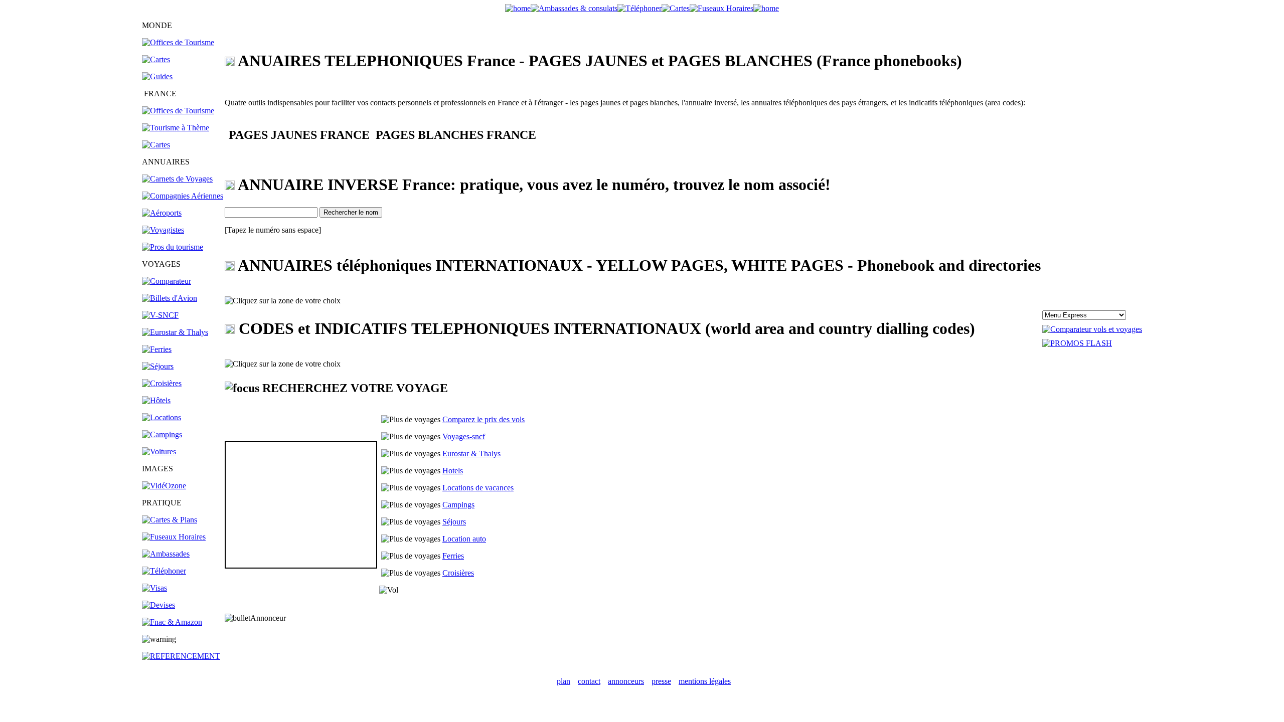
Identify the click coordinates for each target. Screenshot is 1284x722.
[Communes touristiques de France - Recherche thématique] (175, 127)
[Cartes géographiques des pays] (156, 59)
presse (661, 681)
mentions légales (705, 681)
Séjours (454, 521)
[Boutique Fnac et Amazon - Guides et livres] (172, 622)
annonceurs (626, 681)
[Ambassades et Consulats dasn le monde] (574, 8)
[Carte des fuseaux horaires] (721, 8)
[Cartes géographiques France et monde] (169, 519)
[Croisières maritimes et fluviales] (162, 383)
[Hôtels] (156, 400)
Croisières (458, 573)
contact (589, 681)
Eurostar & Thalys (471, 453)
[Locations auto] (159, 451)
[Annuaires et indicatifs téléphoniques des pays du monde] (164, 571)
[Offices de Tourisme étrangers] (178, 42)
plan (563, 681)
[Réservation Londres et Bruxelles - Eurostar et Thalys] (175, 332)
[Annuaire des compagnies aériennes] (182, 196)
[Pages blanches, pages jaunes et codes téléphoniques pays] (639, 8)
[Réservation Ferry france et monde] (157, 349)
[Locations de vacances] (161, 417)
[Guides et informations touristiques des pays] (157, 76)
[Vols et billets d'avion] (169, 298)
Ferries (453, 556)
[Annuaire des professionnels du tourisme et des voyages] (172, 247)
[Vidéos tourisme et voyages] (164, 485)
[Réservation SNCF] (160, 315)
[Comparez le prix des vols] (1092, 329)
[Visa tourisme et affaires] (154, 588)
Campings (458, 504)
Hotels (452, 470)
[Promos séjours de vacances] (158, 366)
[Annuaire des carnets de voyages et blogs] (177, 178)
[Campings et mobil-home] (162, 434)
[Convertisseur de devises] (158, 605)
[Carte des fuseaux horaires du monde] (174, 536)
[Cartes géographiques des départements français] (156, 144)
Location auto (464, 538)
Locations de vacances (478, 487)
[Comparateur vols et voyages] (166, 281)
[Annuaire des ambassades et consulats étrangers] (166, 554)
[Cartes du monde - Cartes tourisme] (676, 8)
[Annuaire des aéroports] (162, 213)
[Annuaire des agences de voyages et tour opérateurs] (163, 230)
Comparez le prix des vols (483, 419)
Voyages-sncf (463, 436)
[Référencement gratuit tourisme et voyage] (181, 656)
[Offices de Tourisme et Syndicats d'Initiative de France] (178, 110)
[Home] (518, 8)
